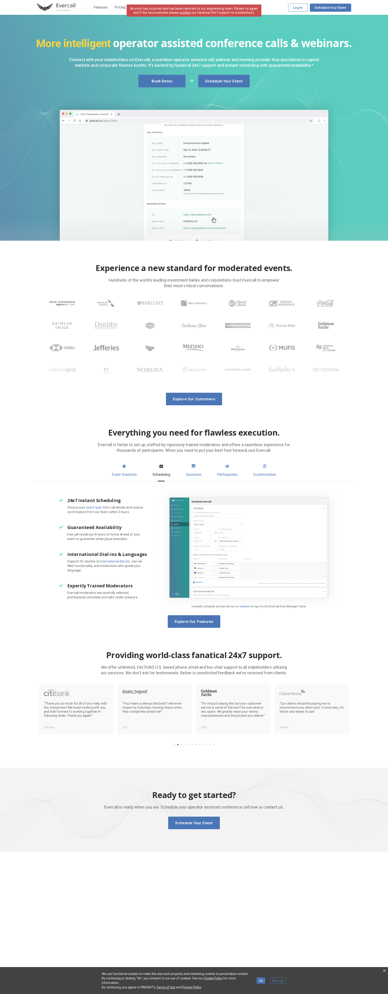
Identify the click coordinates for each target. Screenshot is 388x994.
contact (185, 12)
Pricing (120, 7)
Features (101, 7)
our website (242, 606)
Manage (278, 981)
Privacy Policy (191, 987)
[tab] (124, 470)
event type (93, 507)
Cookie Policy (213, 978)
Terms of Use (165, 987)
